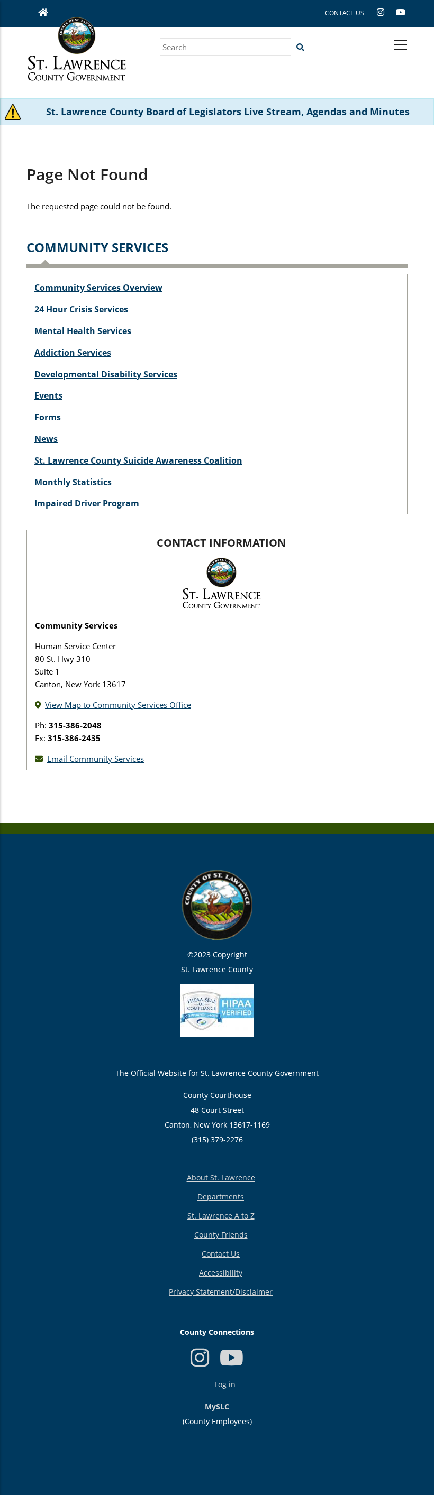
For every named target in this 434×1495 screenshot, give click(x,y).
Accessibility (220, 1273)
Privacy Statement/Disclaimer (221, 1292)
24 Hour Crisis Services (81, 309)
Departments (220, 1197)
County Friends (221, 1235)
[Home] (76, 61)
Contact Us (221, 1254)
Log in (225, 1384)
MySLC (217, 1406)
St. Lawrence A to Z (221, 1216)
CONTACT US (344, 12)
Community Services (97, 247)
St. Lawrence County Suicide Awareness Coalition (138, 460)
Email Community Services (95, 758)
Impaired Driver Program (86, 503)
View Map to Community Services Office (118, 704)
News (46, 439)
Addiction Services (72, 352)
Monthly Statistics (73, 482)
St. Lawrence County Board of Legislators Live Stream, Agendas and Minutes (228, 111)
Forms (47, 417)
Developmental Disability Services (105, 374)
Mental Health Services (82, 331)
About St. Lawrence (221, 1178)
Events (48, 395)
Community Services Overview (98, 287)
